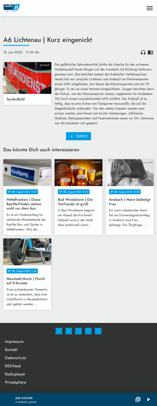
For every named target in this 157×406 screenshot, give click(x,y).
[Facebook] (59, 331)
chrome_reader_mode (150, 52)
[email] (98, 331)
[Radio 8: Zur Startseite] (73, 8)
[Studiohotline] (88, 331)
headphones (143, 52)
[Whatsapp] (78, 331)
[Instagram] (68, 331)
